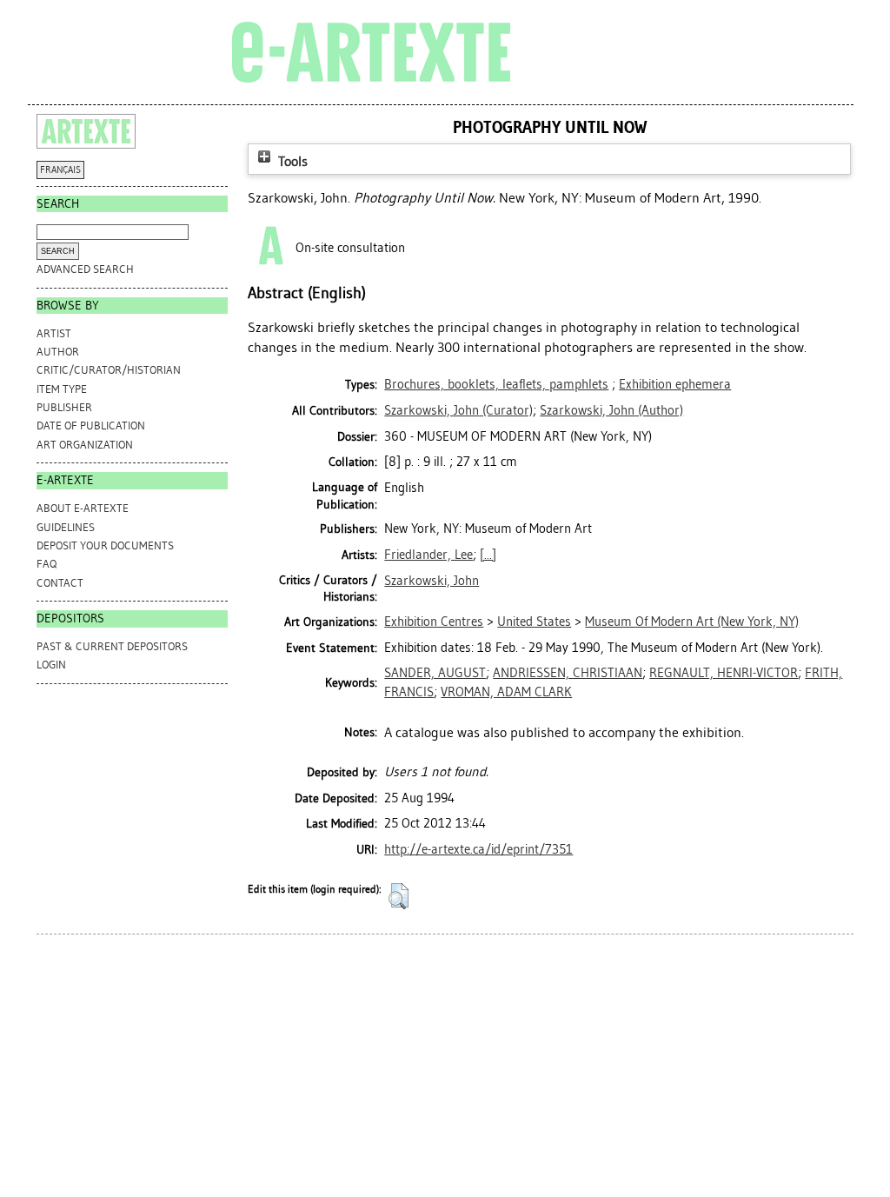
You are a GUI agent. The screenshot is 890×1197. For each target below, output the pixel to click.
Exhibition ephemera (675, 384)
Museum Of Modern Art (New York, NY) (692, 621)
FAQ (46, 563)
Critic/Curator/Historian (109, 369)
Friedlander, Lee (428, 554)
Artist (54, 333)
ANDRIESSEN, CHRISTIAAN (567, 673)
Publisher (64, 407)
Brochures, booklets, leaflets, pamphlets (496, 384)
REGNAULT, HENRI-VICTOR (723, 673)
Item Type (62, 389)
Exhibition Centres (433, 621)
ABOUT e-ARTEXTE (83, 508)
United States (534, 621)
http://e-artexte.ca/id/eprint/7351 (478, 849)
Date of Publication (91, 425)
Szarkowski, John (431, 581)
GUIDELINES (66, 527)
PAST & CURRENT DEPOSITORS (112, 646)
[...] (488, 554)
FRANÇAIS (60, 170)
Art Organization (85, 444)
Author (58, 351)
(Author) (611, 410)
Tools (291, 161)
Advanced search (85, 269)
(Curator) (458, 410)
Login (51, 664)
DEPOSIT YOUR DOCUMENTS (105, 545)
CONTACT (60, 582)
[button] (398, 896)
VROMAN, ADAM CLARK (506, 692)
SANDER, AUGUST (435, 673)
